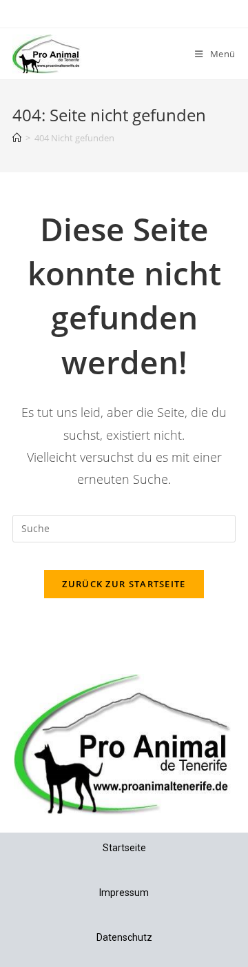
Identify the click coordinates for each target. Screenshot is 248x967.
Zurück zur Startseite (123, 584)
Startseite (124, 847)
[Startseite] (16, 138)
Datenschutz (124, 937)
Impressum (124, 892)
